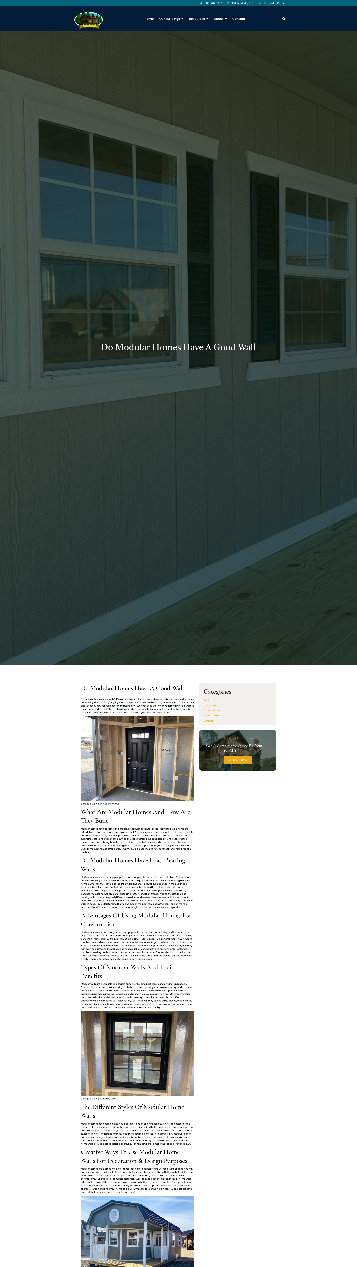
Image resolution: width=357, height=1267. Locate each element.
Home (149, 19)
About (218, 19)
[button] (283, 18)
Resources (197, 19)
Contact (238, 19)
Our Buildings (169, 19)
